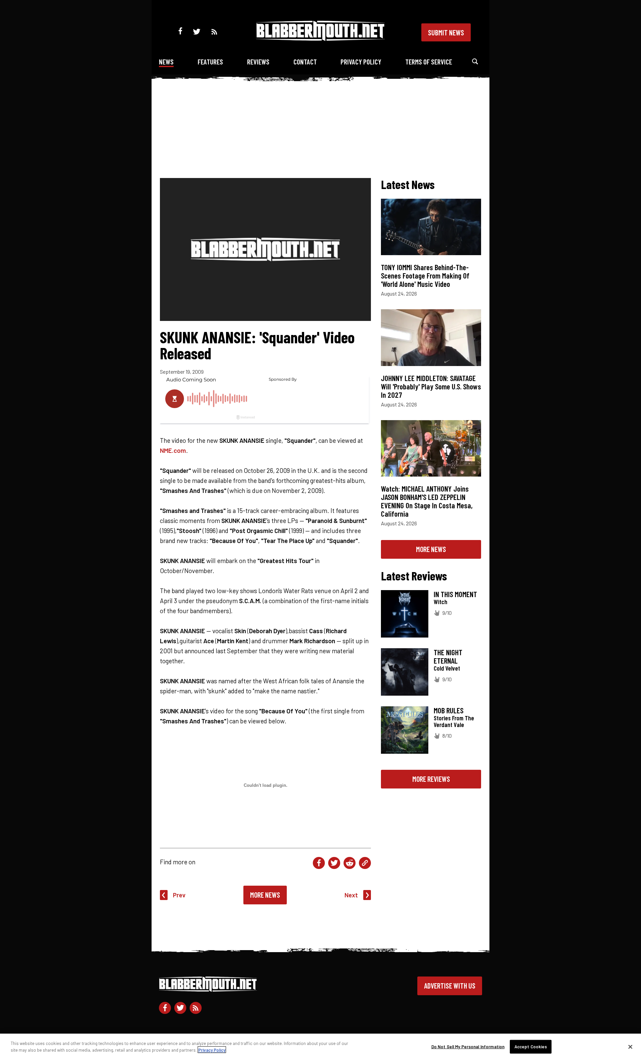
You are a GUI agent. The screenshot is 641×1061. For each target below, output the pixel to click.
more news (431, 549)
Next (351, 895)
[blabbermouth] (320, 38)
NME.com (173, 450)
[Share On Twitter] (334, 863)
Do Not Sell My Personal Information (468, 1046)
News (166, 61)
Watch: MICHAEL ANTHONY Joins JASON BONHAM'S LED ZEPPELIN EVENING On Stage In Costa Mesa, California (427, 501)
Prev (179, 895)
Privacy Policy (361, 61)
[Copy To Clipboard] (365, 863)
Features (210, 61)
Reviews (258, 61)
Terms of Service (428, 61)
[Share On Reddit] (350, 863)
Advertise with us (449, 985)
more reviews (431, 778)
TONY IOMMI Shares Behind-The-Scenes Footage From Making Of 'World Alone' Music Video (425, 275)
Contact (305, 61)
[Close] (630, 1046)
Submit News (446, 32)
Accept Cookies (530, 1046)
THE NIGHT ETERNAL (448, 656)
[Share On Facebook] (319, 863)
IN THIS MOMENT (455, 594)
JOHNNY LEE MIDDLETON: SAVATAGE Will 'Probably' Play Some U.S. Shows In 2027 (431, 386)
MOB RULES (448, 710)
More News (265, 894)
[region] (320, 1047)
